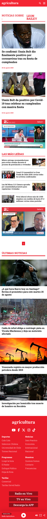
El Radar (5, 464)
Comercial (6, 481)
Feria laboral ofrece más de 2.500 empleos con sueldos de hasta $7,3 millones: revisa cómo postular (30, 199)
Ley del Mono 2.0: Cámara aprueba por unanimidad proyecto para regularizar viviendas (16, 186)
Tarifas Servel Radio (11, 485)
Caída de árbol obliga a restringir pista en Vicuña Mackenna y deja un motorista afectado (23, 331)
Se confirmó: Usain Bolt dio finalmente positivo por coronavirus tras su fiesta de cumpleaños (19, 57)
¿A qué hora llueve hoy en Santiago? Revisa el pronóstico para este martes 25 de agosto (23, 291)
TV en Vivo (23, 499)
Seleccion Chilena (10, 444)
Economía (30, 444)
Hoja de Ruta (7, 472)
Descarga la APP (23, 505)
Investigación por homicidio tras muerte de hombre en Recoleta (23, 405)
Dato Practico (31, 440)
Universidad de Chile (11, 447)
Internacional (31, 447)
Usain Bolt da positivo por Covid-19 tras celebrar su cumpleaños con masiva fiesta (23, 103)
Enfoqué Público (9, 468)
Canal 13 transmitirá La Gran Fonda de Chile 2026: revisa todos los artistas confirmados (29, 174)
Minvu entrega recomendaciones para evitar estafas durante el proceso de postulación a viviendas (16, 162)
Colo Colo (6, 440)
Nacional (29, 451)
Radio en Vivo (23, 493)
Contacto (29, 464)
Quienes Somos (32, 461)
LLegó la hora (8, 461)
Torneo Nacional (9, 451)
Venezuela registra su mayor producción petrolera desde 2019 (23, 368)
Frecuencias (30, 468)
